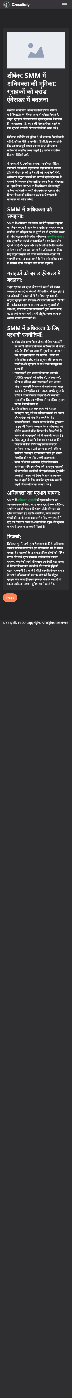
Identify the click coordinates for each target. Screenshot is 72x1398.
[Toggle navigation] (64, 5)
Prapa (10, 598)
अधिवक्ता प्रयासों (26, 500)
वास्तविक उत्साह (55, 236)
